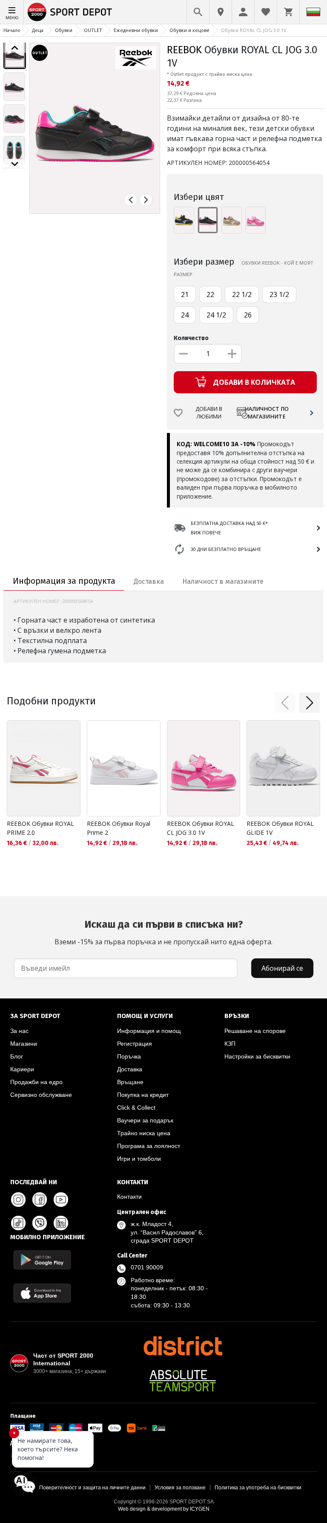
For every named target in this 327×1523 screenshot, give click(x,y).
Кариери (22, 1069)
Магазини (23, 1043)
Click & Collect (136, 1107)
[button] (284, 702)
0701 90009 (147, 1267)
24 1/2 (216, 315)
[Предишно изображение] (14, 48)
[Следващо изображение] (14, 164)
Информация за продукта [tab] (64, 581)
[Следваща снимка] (146, 200)
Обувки (63, 30)
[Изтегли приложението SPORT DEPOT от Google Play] (42, 1260)
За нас (19, 1030)
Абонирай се (282, 968)
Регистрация (134, 1043)
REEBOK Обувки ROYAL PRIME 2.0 (40, 827)
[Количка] (288, 12)
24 (185, 315)
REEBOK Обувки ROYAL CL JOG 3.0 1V (200, 827)
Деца (37, 30)
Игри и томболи (139, 1158)
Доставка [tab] (149, 581)
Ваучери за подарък (145, 1120)
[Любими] (266, 12)
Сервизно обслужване (41, 1094)
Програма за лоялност (148, 1145)
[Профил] (243, 12)
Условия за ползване (180, 1488)
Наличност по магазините (266, 413)
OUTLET (93, 30)
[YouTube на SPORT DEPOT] (61, 1199)
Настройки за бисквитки (257, 1056)
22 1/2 (242, 294)
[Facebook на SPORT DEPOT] (40, 1199)
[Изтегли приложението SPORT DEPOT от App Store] (42, 1293)
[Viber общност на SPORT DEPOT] (40, 1223)
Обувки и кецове (189, 30)
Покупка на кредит (143, 1094)
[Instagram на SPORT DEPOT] (18, 1199)
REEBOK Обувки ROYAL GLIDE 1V (280, 827)
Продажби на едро (36, 1082)
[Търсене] (198, 12)
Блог (16, 1056)
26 (248, 315)
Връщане (130, 1082)
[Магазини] (220, 12)
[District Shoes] (182, 1346)
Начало (11, 30)
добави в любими (208, 413)
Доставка (129, 1069)
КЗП (229, 1043)
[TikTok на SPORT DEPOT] (18, 1223)
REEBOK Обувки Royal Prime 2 (118, 827)
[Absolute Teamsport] (182, 1381)
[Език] (313, 12)
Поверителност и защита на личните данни (92, 1488)
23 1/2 (279, 294)
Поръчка (129, 1056)
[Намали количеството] (183, 353)
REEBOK (184, 50)
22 (210, 294)
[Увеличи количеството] (232, 353)
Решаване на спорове (255, 1030)
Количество (191, 338)
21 (185, 294)
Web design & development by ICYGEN (163, 1509)
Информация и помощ (149, 1030)
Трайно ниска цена (143, 1133)
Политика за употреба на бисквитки (258, 1488)
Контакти (129, 1196)
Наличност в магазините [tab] (223, 581)
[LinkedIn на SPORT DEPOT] (61, 1223)
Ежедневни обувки (136, 30)
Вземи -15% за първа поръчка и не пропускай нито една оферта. (163, 932)
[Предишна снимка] (131, 200)
